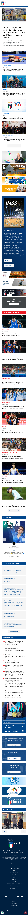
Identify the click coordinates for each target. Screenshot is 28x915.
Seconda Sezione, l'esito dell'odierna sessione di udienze (13, 615)
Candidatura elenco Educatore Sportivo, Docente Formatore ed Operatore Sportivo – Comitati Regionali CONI (14, 673)
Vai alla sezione (13, 744)
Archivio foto (14, 874)
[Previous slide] (4, 539)
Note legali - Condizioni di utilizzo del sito (14, 909)
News (14, 869)
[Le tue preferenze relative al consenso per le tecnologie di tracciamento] (2, 913)
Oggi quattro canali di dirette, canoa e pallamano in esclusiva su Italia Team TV (13, 117)
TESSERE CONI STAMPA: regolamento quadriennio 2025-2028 (14, 649)
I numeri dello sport (14, 867)
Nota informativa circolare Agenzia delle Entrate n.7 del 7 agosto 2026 (13, 570)
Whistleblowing (14, 885)
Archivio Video (14, 872)
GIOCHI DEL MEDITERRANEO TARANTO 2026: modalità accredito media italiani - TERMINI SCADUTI (14, 643)
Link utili (14, 878)
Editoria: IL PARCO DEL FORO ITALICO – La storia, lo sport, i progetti (14, 666)
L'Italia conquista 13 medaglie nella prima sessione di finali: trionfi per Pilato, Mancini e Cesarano (14, 32)
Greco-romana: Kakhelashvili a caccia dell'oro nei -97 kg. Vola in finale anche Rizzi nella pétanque (13, 71)
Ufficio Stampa (14, 863)
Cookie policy (14, 907)
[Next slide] (23, 539)
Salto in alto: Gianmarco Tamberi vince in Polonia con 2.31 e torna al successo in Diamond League (14, 94)
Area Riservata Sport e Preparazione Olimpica (12, 660)
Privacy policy (14, 904)
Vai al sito (14, 757)
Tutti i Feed (13, 511)
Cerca (14, 876)
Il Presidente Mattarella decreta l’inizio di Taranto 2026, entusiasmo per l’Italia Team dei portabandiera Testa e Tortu (14, 141)
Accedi (7, 260)
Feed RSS (14, 880)
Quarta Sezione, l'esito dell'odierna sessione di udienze (13, 624)
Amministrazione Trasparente (14, 883)
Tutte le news (13, 146)
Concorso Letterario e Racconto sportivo (14, 865)
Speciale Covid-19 (14, 887)
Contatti (14, 900)
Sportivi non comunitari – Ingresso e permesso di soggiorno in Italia (15, 655)
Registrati (8, 265)
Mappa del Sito (14, 902)
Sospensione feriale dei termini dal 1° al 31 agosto (13, 580)
